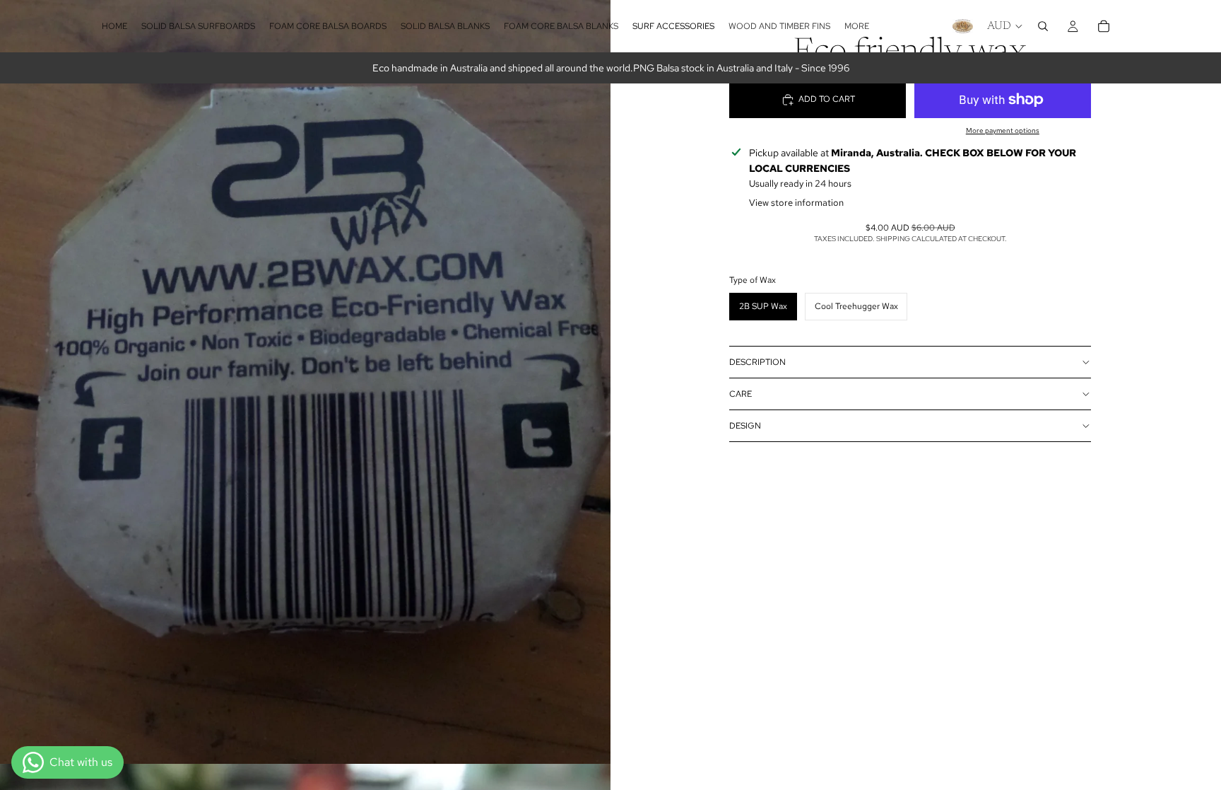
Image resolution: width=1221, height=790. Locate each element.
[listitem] (856, 26)
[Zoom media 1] (305, 382)
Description (757, 362)
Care (740, 394)
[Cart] (1103, 26)
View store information (796, 203)
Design (745, 425)
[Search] (1042, 26)
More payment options (1002, 130)
